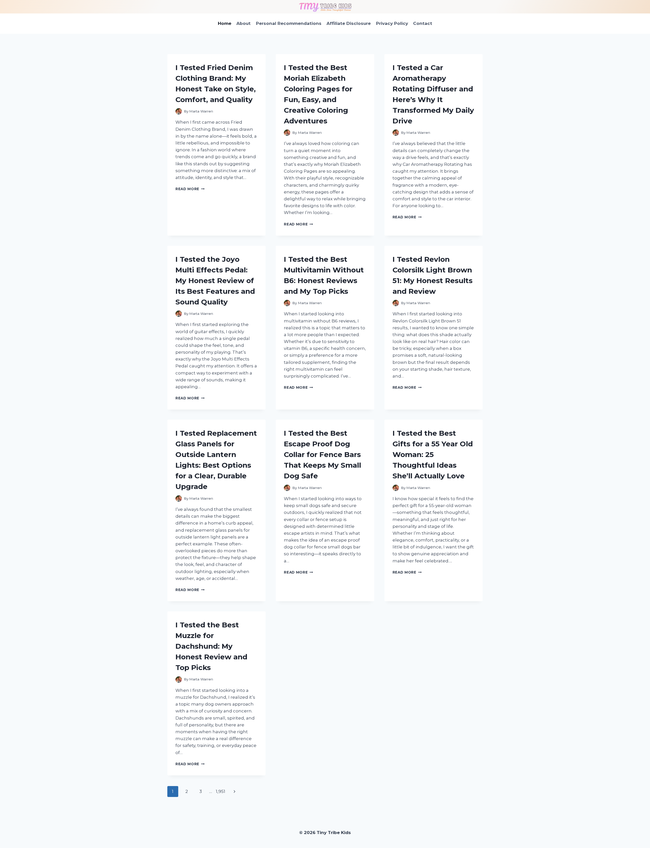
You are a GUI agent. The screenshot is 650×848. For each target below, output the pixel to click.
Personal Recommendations (288, 23)
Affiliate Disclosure (349, 23)
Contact (422, 23)
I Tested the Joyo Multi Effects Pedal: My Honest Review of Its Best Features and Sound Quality (215, 280)
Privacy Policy (392, 23)
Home (224, 23)
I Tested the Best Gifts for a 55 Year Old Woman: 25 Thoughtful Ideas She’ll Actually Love (433, 454)
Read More (190, 189)
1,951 (220, 791)
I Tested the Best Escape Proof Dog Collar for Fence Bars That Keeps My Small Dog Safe (322, 454)
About (243, 23)
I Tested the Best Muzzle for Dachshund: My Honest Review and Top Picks (211, 646)
